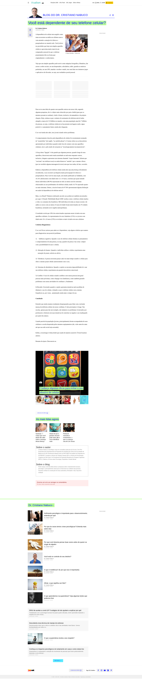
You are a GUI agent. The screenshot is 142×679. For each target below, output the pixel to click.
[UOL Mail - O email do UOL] (97, 3)
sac (93, 2)
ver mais (57, 660)
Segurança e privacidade (85, 676)
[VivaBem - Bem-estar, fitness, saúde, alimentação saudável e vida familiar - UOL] (36, 3)
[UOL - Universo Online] (43, 3)
